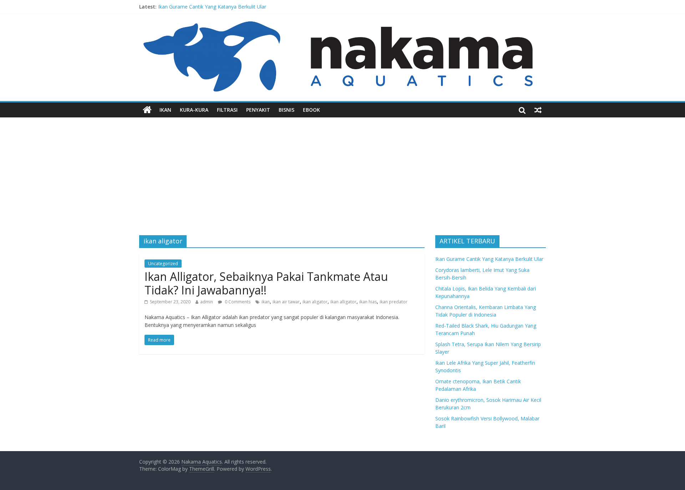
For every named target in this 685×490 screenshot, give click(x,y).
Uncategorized (163, 264)
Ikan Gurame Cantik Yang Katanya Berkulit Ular (212, 6)
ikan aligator (315, 302)
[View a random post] (538, 109)
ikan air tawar (286, 302)
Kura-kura (194, 109)
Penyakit (258, 109)
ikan (266, 302)
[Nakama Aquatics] (147, 109)
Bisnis (286, 109)
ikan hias (368, 302)
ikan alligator (343, 302)
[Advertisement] (342, 171)
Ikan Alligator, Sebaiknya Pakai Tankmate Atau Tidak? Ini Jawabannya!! (266, 283)
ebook (311, 109)
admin (206, 302)
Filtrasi (227, 109)
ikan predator (393, 302)
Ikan (165, 109)
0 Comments (237, 302)
